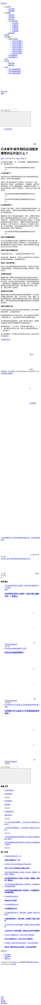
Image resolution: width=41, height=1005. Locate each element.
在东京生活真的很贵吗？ (15, 652)
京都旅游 (15, 25)
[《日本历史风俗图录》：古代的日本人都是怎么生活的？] (22, 824)
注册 (5, 91)
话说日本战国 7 (17, 53)
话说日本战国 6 (17, 51)
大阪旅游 (15, 29)
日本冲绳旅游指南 (14, 71)
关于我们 (8, 954)
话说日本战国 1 (17, 41)
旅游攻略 (11, 33)
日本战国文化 (13, 57)
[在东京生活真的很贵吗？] (14, 648)
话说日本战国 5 (17, 49)
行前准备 (11, 17)
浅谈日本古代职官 (11, 900)
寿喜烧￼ (8, 804)
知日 (2, 158)
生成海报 (32, 403)
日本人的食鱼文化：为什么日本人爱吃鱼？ (19, 939)
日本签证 (11, 15)
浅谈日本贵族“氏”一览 (12, 860)
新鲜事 (7, 35)
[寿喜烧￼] (8, 801)
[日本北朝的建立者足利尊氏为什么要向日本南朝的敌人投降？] (22, 839)
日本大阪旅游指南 (14, 69)
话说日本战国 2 (17, 43)
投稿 (2, 93)
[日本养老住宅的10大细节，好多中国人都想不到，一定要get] (22, 587)
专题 (6, 67)
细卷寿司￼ (8, 815)
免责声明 (8, 956)
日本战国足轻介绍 (11, 908)
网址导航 (11, 63)
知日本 (14, 964)
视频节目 (11, 65)
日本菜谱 (11, 9)
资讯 (17, 158)
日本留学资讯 (5, 339)
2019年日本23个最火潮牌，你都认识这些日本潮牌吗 (22, 931)
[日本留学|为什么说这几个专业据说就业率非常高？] (22, 704)
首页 (8, 129)
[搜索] (16, 119)
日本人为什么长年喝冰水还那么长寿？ (18, 868)
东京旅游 (15, 23)
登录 (2, 91)
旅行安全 (11, 19)
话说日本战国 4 (17, 47)
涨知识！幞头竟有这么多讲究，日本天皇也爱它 (21, 947)
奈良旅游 (15, 31)
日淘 (6, 59)
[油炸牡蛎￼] (9, 790)
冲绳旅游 (15, 27)
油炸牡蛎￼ (8, 794)
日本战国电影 (13, 55)
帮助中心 (8, 958)
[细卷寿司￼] (9, 811)
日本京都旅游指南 (14, 73)
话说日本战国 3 (17, 45)
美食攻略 (11, 11)
